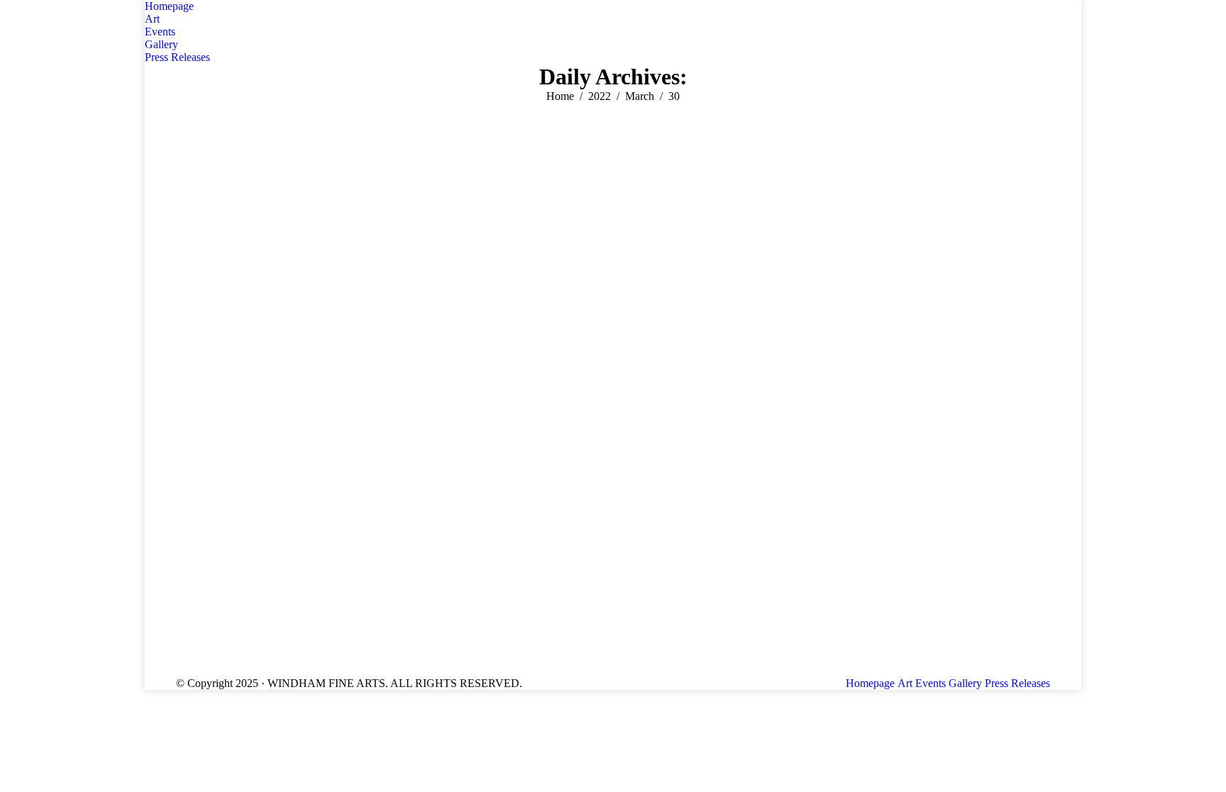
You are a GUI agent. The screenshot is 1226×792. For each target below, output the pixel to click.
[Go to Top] (1205, 771)
